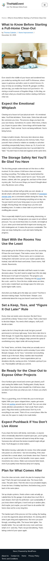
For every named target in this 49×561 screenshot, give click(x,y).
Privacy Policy (33, 556)
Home (4, 18)
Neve (15, 551)
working (12, 404)
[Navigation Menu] (44, 5)
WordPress (32, 551)
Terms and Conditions (10, 559)
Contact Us (15, 556)
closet (39, 278)
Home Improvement (26, 32)
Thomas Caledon (10, 32)
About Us (5, 556)
